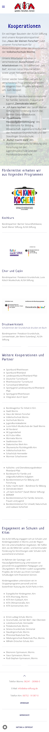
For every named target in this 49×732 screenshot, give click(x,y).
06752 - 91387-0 (31, 695)
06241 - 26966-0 (32, 681)
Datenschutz (24, 715)
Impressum (24, 703)
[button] (3, 6)
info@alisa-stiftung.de (28, 688)
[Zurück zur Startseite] (24, 6)
